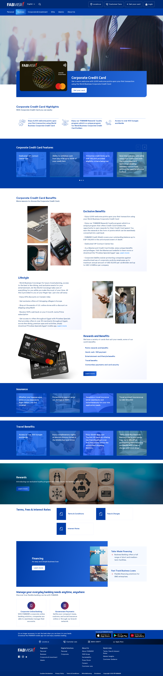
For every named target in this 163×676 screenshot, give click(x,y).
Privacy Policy (59, 673)
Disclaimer (97, 673)
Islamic (61, 12)
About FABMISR (88, 651)
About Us (71, 12)
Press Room (86, 660)
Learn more (124, 253)
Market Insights (108, 656)
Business (21, 12)
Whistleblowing (87, 673)
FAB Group (86, 654)
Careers (85, 663)
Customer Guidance (110, 659)
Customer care (87, 666)
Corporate (65, 654)
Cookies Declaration (46, 673)
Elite (53, 12)
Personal (10, 12)
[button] (31, 4)
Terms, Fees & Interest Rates (111, 652)
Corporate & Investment (38, 12)
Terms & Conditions (73, 673)
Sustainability (86, 657)
